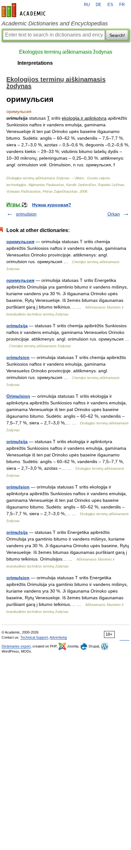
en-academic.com (24, 10)
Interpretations (35, 63)
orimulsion (26, 213)
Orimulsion (18, 396)
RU (87, 5)
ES (110, 5)
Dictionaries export (16, 646)
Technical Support (34, 637)
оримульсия (20, 241)
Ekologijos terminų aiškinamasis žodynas (65, 52)
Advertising (58, 637)
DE (98, 5)
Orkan (113, 213)
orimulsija (17, 325)
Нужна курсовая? (51, 204)
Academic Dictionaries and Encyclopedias (55, 23)
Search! (117, 35)
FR (122, 5)
